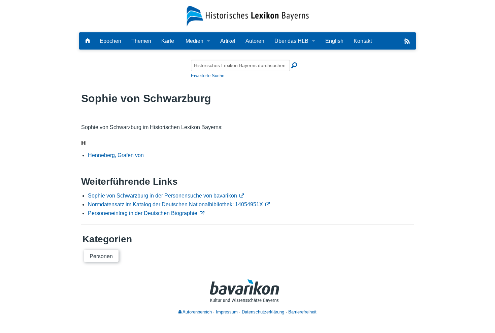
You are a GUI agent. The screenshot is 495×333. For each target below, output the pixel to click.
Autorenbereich (197, 311)
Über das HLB (291, 41)
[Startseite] (247, 16)
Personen (101, 256)
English (334, 41)
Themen (141, 41)
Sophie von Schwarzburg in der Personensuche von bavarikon (162, 196)
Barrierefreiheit (302, 311)
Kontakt (363, 41)
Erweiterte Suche (207, 75)
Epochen (110, 41)
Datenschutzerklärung (263, 311)
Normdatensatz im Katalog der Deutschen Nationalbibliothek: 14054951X (175, 204)
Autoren (254, 41)
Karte (167, 41)
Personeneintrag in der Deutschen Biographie (142, 213)
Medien (194, 41)
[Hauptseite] (87, 41)
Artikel (227, 41)
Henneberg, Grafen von (116, 155)
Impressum (227, 311)
